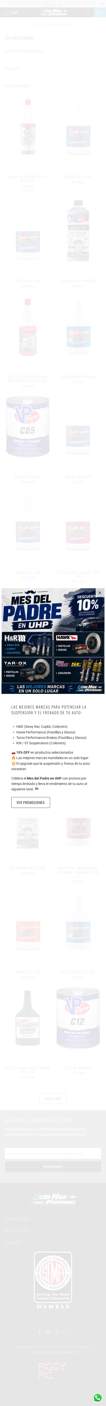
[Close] (100, 592)
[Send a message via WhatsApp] (98, 1398)
